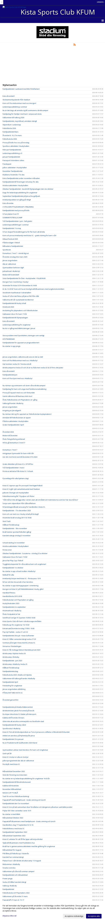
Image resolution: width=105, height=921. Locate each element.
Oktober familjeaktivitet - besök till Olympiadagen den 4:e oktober (28, 189)
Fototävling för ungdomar (12, 685)
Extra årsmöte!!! (9, 96)
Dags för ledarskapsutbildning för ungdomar (20, 192)
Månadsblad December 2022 (14, 771)
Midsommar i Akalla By (11, 864)
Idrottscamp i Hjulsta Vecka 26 (14, 653)
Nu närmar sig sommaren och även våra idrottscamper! (24, 385)
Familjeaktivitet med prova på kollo (16, 210)
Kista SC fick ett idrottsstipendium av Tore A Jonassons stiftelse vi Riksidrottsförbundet (36, 732)
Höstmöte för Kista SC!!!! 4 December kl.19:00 (20, 285)
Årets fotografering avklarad (14, 439)
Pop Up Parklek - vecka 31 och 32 (15, 632)
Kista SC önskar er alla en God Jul (15, 757)
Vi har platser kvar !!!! (11, 214)
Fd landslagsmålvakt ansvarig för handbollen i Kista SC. (24, 507)
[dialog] (52, 911)
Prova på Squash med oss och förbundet (19, 392)
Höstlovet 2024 (8, 307)
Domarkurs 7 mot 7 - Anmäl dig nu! (16, 253)
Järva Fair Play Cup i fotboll (13, 560)
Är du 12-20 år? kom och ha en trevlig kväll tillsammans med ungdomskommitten (33, 289)
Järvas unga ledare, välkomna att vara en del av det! (23, 357)
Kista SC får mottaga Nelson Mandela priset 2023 (21, 650)
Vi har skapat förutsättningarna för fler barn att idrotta (24, 232)
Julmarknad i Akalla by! (11, 271)
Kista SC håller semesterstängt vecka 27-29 (19, 639)
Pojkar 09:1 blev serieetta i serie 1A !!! (17, 810)
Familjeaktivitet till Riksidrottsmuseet (17, 782)
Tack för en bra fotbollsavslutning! (16, 796)
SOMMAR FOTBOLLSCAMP (12, 217)
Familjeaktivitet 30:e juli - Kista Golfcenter (18, 635)
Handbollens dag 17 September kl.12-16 (18, 825)
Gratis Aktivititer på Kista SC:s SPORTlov (18, 464)
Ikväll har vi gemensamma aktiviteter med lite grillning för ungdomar (29, 846)
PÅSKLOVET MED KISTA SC (13, 693)
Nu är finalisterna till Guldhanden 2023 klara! (20, 743)
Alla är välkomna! (9, 264)
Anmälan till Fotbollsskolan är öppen (17, 417)
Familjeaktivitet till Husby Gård (14, 725)
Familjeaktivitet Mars (10, 132)
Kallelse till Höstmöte (11, 785)
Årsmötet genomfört (10, 700)
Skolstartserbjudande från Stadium (16, 100)
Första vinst (7, 550)
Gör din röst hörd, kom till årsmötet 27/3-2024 (20, 457)
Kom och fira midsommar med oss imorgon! (19, 103)
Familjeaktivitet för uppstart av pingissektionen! (21, 342)
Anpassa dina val (9, 916)
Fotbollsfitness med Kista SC (13, 828)
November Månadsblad (12, 789)
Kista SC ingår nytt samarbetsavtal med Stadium (21, 489)
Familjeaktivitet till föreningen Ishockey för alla (20, 182)
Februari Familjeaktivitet (12, 150)
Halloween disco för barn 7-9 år (15, 314)
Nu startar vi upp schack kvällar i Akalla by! (19, 571)
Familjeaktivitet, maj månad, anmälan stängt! (20, 121)
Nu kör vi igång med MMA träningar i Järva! (19, 328)
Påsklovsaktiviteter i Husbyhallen (15, 421)
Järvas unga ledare (10, 260)
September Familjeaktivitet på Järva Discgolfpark (21, 196)
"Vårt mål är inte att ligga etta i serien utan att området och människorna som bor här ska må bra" (40, 500)
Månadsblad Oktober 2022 (13, 818)
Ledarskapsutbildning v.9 (12, 153)
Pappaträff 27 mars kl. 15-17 (13, 900)
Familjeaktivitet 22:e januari (13, 739)
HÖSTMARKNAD (9, 339)
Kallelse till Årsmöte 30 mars (13, 718)
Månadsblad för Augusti (12, 850)
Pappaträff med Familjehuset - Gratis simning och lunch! (24, 800)
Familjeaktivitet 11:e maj (12, 228)
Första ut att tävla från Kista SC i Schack (18, 471)
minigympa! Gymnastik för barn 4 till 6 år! (18, 453)
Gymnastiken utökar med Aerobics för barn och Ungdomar (25, 750)
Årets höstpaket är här (11, 614)
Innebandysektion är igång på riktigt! (17, 200)
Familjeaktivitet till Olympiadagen (15, 317)
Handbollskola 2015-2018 (12, 596)
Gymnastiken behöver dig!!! (13, 267)
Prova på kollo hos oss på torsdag (16, 142)
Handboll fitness (9, 593)
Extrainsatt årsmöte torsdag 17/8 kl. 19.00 (18, 628)
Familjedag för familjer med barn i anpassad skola (22, 114)
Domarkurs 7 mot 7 (10, 450)
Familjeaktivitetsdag (10, 671)
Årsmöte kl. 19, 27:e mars (12, 135)
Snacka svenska (9, 868)
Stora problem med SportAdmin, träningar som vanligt (23, 335)
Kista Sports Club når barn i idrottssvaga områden (22, 621)
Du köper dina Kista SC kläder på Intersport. (19, 714)
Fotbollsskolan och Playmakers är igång (18, 600)
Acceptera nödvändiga (74, 916)
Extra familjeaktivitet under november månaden (21, 178)
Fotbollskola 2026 (9, 128)
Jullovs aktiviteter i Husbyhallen (15, 167)
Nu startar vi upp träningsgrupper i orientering (20, 585)
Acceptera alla (94, 916)
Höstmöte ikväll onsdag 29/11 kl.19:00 (17, 518)
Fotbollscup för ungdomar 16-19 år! (16, 625)
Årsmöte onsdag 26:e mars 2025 (15, 257)
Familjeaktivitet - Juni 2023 (12, 660)
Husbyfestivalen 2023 (11, 603)
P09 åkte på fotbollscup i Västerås (16, 853)
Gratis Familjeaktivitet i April (13, 425)
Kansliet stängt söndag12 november (17, 535)
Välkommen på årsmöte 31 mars (15, 896)
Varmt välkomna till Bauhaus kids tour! (17, 396)
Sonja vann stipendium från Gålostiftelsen (19, 503)
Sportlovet (7, 250)
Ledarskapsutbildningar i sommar (16, 225)
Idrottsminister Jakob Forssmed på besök (18, 710)
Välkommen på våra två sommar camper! (18, 871)
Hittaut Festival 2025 (10, 239)
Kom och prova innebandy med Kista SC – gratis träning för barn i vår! (29, 235)
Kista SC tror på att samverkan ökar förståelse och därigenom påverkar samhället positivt (37, 807)
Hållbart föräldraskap (11, 525)
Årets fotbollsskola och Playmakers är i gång (20, 400)
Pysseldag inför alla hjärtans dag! (16, 478)
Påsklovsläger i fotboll (11, 242)
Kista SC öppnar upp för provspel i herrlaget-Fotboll (22, 485)
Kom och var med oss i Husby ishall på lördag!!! (21, 514)
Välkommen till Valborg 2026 (13, 117)
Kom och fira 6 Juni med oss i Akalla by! (17, 378)
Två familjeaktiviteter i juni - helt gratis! (17, 221)
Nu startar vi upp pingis (11, 346)
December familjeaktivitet (12, 171)
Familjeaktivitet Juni (10, 375)
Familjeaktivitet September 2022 (15, 832)
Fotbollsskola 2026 (10, 139)
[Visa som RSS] (75, 45)
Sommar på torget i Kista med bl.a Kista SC (19, 643)
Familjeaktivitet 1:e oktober (13, 568)
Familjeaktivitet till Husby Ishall (14, 303)
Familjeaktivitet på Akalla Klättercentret (18, 707)
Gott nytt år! (7, 753)
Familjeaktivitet (8, 889)
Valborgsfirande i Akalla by (13, 403)
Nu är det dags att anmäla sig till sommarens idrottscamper (25, 110)
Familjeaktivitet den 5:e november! (16, 803)
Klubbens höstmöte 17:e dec (14, 175)
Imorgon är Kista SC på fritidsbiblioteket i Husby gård (23, 589)
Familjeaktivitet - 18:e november (15, 528)
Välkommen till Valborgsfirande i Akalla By (19, 678)
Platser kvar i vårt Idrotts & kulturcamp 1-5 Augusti (22, 860)
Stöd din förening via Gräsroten (15, 775)
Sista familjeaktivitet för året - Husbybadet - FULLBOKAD (24, 278)
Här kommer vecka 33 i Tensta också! (17, 364)
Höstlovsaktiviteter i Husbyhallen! (16, 546)
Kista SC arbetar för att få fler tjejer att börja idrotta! (23, 839)
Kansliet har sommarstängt (13, 857)
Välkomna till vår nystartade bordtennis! (18, 300)
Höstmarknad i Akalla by (12, 610)
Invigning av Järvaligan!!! (12, 410)
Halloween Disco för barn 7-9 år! (15, 557)
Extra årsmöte (8, 203)
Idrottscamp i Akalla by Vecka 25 (15, 664)
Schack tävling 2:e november (14, 543)
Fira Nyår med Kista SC (11, 764)
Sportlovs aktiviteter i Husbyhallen (16, 146)
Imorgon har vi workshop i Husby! (15, 282)
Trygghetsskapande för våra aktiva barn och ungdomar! (24, 564)
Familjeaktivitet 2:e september (14, 607)
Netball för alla (8, 575)
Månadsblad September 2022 (14, 835)
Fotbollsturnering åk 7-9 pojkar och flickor (18, 496)
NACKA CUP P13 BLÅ (10, 793)
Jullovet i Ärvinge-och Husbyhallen (16, 493)
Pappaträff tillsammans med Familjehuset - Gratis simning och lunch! (29, 821)
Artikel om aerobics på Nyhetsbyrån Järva (19, 735)
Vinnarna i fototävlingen (12, 646)
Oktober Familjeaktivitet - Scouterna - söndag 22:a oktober (25, 553)
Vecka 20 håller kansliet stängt (14, 882)
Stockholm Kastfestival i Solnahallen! (17, 292)
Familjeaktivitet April (10, 682)
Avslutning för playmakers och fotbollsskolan (20, 310)
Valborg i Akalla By (10, 886)
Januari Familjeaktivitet (11, 157)
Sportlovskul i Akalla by (11, 728)
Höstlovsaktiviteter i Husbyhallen (15, 185)
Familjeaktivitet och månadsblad (15, 875)
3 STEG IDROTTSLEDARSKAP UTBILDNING (18, 207)
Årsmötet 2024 (8, 432)
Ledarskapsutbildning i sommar (15, 107)
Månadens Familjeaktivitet (13, 246)
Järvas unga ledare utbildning (14, 689)
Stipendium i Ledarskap (12, 125)
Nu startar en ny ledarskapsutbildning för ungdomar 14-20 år (26, 778)
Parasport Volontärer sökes (13, 160)
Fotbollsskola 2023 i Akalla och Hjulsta (17, 675)
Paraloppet (7, 164)
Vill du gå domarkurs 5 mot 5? (14, 442)
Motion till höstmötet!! (11, 275)
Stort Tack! (7, 521)
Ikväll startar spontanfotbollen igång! (17, 532)
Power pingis (8, 878)
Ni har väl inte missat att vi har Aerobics (18, 582)
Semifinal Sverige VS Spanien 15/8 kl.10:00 (19, 618)
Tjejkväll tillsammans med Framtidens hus (19, 843)
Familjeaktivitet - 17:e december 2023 (17, 510)
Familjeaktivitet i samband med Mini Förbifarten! (21, 89)
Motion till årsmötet (10, 435)
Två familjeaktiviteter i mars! (13, 467)
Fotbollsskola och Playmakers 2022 (16, 893)
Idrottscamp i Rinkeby (11, 657)
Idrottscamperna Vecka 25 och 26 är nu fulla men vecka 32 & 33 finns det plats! (33, 367)
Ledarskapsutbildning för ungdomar (17, 325)
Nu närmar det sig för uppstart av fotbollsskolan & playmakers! (27, 414)
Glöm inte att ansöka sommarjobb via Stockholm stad (23, 721)
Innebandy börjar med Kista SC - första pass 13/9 (22, 578)
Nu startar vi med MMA (11, 814)
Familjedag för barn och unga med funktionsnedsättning (24, 389)
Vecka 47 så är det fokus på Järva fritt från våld (21, 296)
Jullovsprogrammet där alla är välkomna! (18, 760)
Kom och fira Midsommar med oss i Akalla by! (20, 360)
